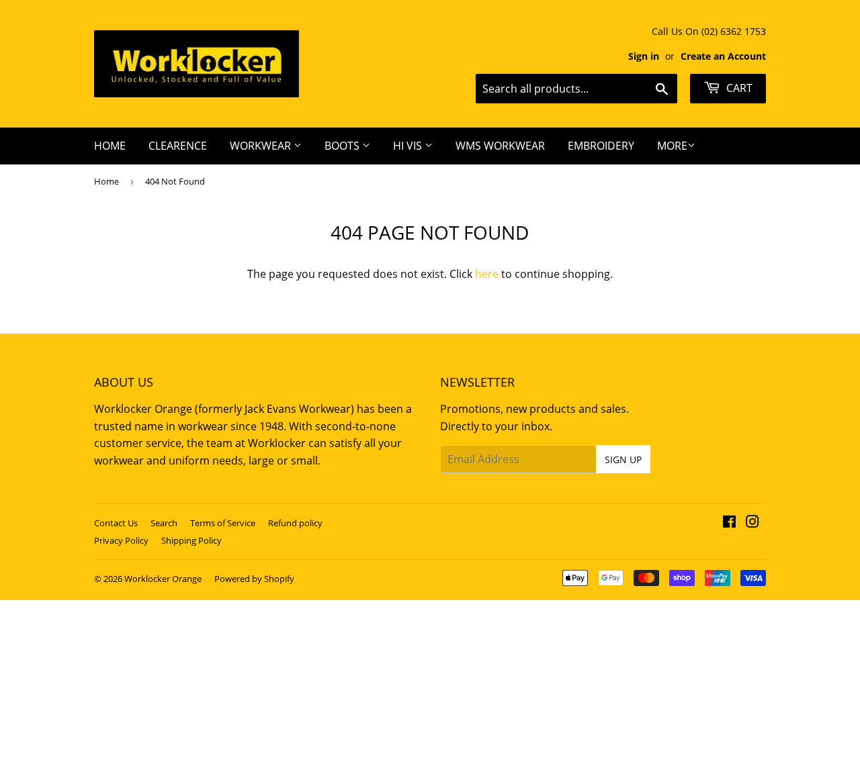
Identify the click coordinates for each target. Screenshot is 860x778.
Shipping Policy (191, 540)
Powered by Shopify (254, 579)
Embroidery (601, 145)
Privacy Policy (121, 540)
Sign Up (623, 459)
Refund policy (295, 523)
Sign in (643, 56)
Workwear (262, 145)
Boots (343, 145)
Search (163, 523)
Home (110, 145)
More (672, 145)
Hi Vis (409, 145)
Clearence (177, 145)
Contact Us (116, 523)
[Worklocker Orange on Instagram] (752, 523)
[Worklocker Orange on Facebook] (729, 523)
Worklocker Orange (163, 579)
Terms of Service (222, 523)
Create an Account (723, 56)
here (487, 273)
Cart (738, 88)
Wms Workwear (500, 145)
